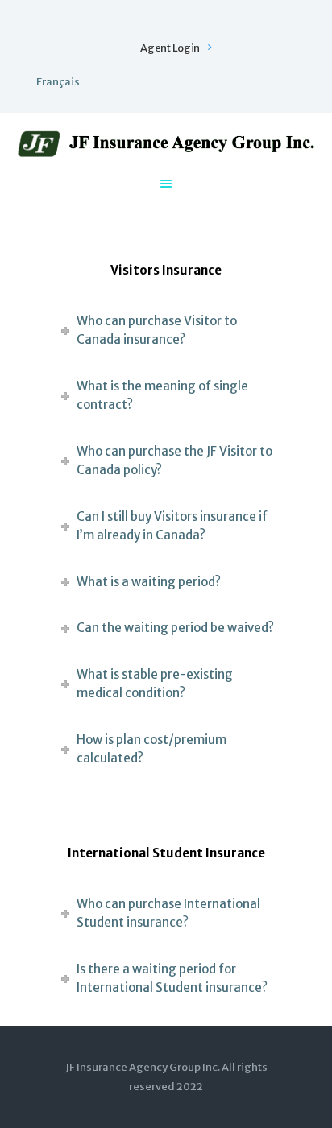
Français (58, 82)
